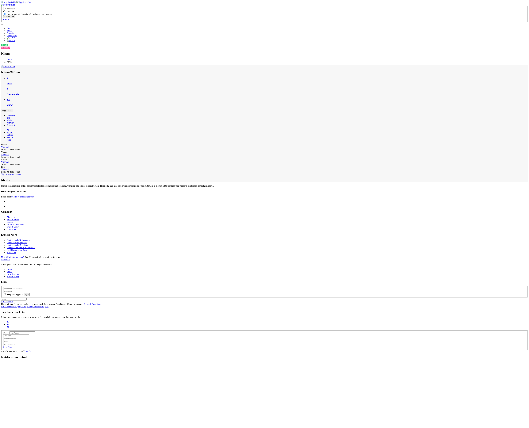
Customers (36, 14)
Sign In (4, 45)
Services (48, 14)
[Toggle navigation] (2, 24)
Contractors (12, 14)
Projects (24, 14)
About (9, 30)
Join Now (5, 48)
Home (9, 28)
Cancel (6, 19)
